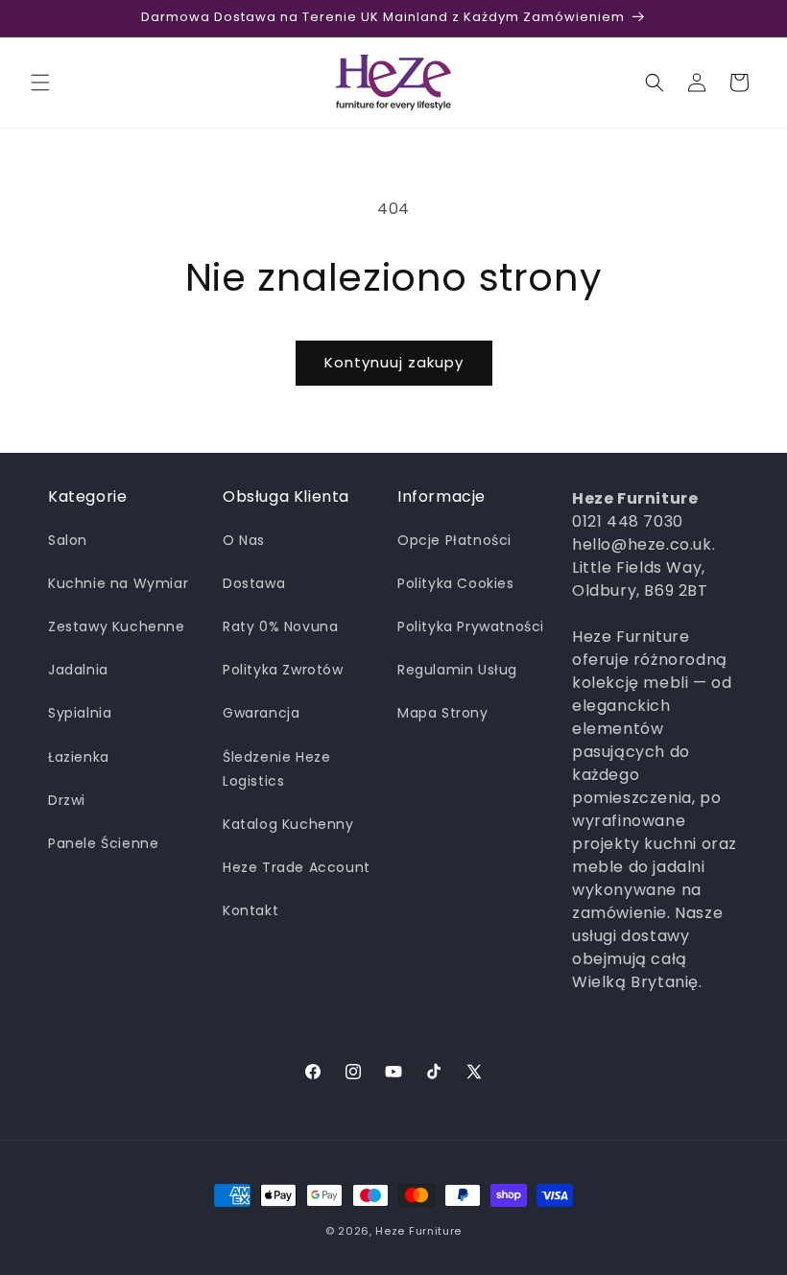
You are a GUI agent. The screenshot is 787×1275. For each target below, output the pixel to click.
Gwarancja (261, 712)
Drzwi (66, 800)
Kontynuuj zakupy (394, 362)
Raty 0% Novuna (280, 626)
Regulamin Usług (457, 669)
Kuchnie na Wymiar (118, 583)
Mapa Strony (443, 712)
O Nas (244, 540)
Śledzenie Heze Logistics (276, 769)
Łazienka (78, 757)
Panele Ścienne (103, 843)
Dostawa (254, 583)
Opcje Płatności (454, 540)
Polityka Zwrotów (283, 669)
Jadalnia (78, 669)
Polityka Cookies (455, 583)
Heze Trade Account (296, 867)
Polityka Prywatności (470, 626)
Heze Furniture (418, 1231)
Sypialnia (79, 712)
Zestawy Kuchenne (116, 626)
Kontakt (250, 910)
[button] (40, 82)
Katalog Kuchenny (288, 824)
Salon (67, 540)
